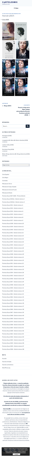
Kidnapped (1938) (7, 135)
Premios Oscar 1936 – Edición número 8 (12, 217)
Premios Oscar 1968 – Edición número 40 (13, 315)
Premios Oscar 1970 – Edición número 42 (13, 321)
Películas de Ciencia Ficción (9, 189)
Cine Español (5, 174)
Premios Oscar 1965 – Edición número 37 (13, 306)
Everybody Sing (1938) (8, 149)
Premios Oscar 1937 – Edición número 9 (12, 220)
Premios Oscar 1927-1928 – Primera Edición (13, 196)
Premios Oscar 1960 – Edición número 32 (13, 291)
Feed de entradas (6, 361)
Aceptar (16, 454)
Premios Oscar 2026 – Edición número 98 (13, 349)
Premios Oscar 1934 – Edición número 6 (12, 211)
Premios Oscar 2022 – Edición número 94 (13, 337)
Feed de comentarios (7, 364)
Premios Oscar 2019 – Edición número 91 (13, 327)
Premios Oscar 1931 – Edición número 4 (12, 205)
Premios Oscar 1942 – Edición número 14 (13, 235)
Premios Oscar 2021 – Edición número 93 (13, 334)
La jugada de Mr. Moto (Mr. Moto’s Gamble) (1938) (15, 140)
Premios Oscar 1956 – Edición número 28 (13, 278)
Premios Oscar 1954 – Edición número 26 (13, 272)
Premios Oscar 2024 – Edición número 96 (13, 343)
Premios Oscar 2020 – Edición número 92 (13, 331)
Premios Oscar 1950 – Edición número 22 (13, 260)
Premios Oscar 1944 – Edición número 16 (13, 242)
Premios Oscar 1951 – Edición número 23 (13, 263)
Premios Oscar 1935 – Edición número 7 (12, 214)
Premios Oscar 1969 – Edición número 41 (13, 318)
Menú (16, 8)
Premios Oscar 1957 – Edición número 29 (13, 281)
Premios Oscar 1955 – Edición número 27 (13, 275)
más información (22, 452)
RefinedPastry (16, 13)
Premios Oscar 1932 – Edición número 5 (12, 208)
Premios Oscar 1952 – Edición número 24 (13, 266)
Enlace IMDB (5, 19)
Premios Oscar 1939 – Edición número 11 (13, 226)
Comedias (5, 180)
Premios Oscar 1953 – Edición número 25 (13, 269)
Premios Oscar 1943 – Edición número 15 (13, 239)
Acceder (4, 358)
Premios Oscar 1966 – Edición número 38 (13, 309)
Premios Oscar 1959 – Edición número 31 (13, 288)
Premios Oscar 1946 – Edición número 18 (13, 248)
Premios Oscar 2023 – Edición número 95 (13, 340)
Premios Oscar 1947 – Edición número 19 (13, 251)
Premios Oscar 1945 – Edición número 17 (13, 245)
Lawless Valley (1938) (8, 145)
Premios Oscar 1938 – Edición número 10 (13, 223)
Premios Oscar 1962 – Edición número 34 (13, 297)
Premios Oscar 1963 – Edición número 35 (13, 300)
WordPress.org (6, 367)
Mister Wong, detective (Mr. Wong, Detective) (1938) (16, 154)
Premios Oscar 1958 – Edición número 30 (13, 285)
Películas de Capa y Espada (9, 186)
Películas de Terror (7, 183)
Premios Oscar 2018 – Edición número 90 (13, 324)
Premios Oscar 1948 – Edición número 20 (13, 254)
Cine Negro (5, 177)
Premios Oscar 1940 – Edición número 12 (13, 229)
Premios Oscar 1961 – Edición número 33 (13, 294)
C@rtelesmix (10, 2)
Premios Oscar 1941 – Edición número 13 (13, 232)
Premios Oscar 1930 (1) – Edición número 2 (13, 199)
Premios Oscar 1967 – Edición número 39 (13, 312)
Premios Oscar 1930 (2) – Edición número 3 (13, 202)
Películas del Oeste (7, 193)
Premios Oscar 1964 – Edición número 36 (13, 303)
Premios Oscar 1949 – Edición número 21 (13, 257)
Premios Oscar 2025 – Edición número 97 (13, 346)
